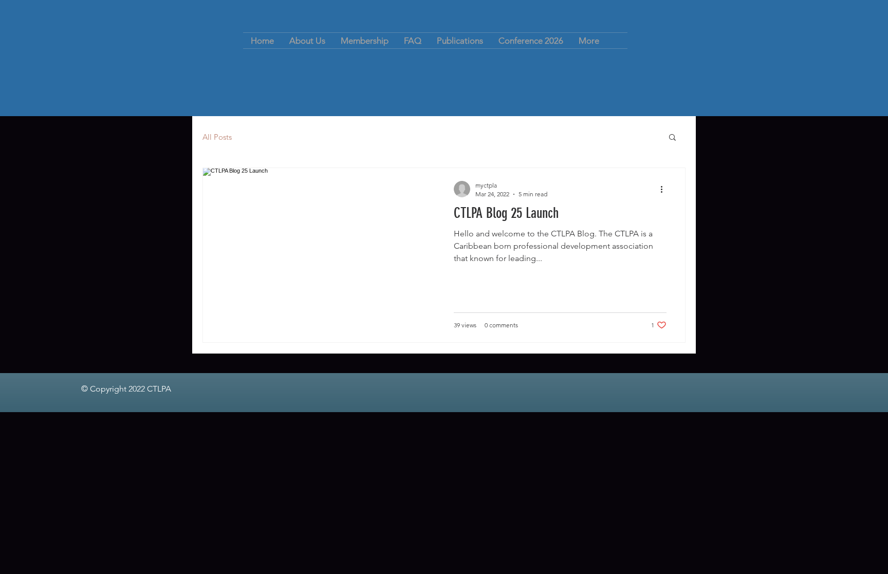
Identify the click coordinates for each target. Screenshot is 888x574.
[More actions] (665, 189)
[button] (672, 138)
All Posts (217, 137)
